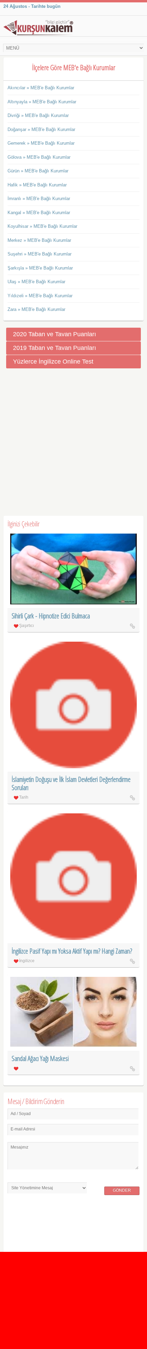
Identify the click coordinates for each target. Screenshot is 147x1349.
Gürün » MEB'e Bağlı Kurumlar (38, 170)
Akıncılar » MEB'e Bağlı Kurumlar (41, 87)
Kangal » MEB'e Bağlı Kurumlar (39, 212)
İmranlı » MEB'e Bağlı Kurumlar (39, 198)
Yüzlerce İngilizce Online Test (53, 361)
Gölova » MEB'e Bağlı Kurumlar (39, 157)
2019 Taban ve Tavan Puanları (54, 347)
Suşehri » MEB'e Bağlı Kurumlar (39, 254)
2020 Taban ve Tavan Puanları (54, 334)
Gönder (122, 1190)
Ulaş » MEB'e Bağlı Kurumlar (36, 281)
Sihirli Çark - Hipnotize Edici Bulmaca (51, 615)
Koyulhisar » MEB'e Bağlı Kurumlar (42, 226)
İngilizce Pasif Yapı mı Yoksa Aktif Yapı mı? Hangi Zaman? (72, 951)
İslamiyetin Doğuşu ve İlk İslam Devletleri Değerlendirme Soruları (71, 783)
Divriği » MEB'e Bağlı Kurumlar (38, 115)
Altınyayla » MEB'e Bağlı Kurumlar (42, 101)
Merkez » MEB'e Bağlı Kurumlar (39, 240)
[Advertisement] (73, 442)
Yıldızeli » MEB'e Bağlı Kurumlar (40, 295)
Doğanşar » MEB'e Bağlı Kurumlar (41, 129)
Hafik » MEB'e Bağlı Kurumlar (37, 184)
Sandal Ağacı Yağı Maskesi (40, 1058)
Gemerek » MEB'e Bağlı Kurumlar (41, 143)
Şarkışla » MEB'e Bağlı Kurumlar (40, 268)
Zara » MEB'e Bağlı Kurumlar (36, 309)
